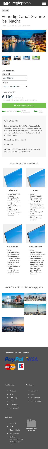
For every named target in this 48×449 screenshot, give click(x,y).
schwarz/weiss (9, 92)
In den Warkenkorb (25, 105)
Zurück (5, 10)
